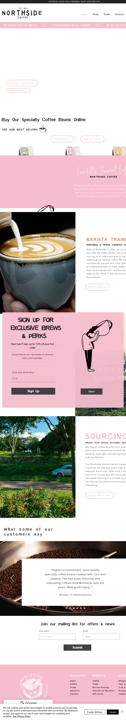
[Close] (122, 712)
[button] (91, 391)
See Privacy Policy (22, 716)
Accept (112, 712)
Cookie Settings (94, 712)
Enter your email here (22, 372)
